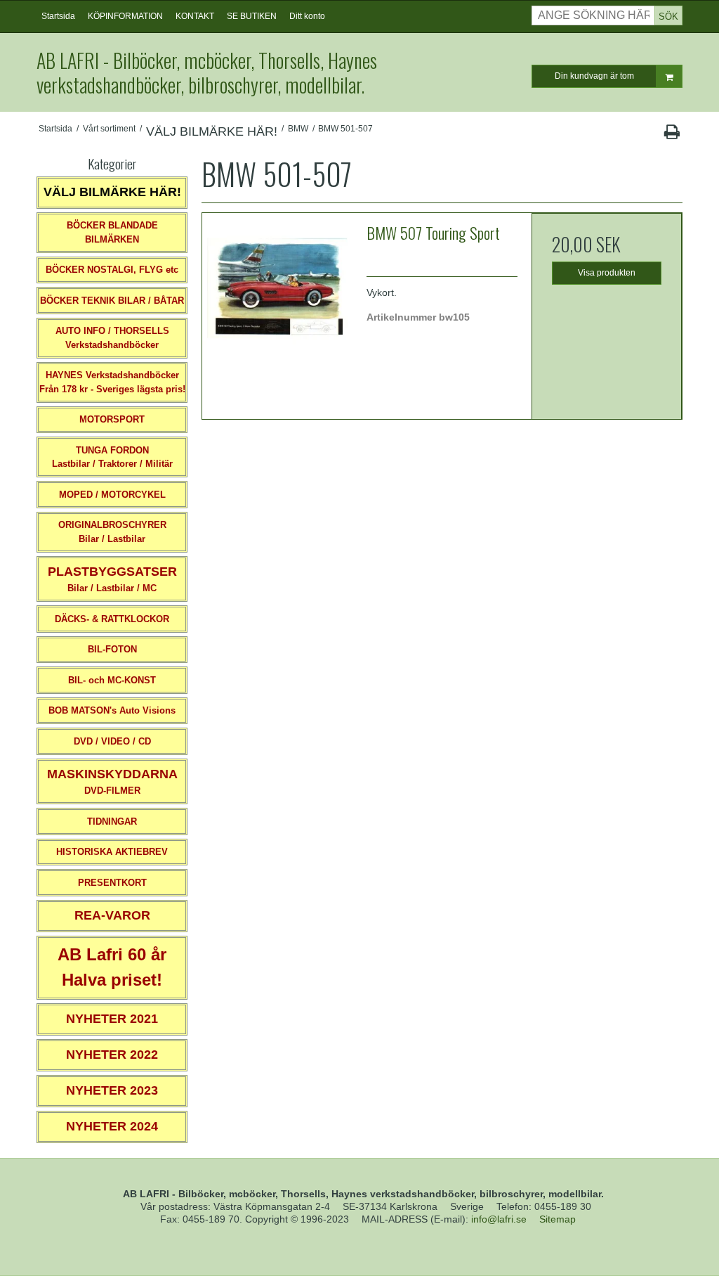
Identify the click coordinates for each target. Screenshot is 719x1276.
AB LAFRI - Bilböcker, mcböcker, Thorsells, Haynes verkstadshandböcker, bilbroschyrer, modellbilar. (207, 72)
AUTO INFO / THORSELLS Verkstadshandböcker (112, 338)
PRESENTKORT (112, 882)
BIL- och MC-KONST (112, 680)
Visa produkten (606, 273)
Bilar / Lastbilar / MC (112, 579)
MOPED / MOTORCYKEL (112, 494)
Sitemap (557, 1219)
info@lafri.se (499, 1219)
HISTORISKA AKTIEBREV (112, 851)
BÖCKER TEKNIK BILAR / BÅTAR (112, 300)
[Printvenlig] (671, 135)
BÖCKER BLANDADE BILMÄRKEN (112, 232)
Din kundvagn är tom (594, 76)
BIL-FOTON (112, 649)
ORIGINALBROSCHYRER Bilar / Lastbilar (112, 532)
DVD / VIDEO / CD (112, 741)
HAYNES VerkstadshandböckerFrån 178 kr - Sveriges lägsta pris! (112, 382)
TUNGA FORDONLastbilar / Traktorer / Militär (112, 457)
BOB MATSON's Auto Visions (112, 710)
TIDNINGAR (112, 821)
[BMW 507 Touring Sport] (277, 288)
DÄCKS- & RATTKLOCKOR (112, 619)
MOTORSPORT (112, 419)
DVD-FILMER (112, 781)
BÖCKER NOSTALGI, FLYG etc (112, 269)
